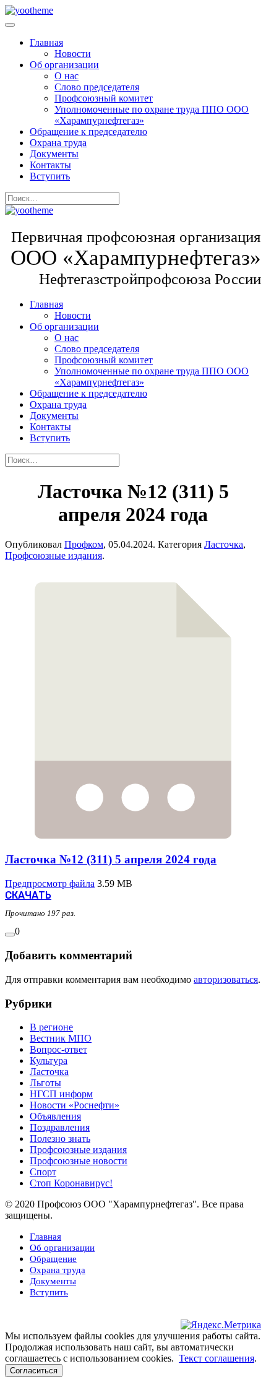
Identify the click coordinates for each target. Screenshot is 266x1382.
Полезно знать (60, 1138)
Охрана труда (58, 142)
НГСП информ (61, 1094)
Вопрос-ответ (58, 1049)
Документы (54, 154)
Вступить (50, 176)
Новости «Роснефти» (74, 1105)
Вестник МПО (61, 1038)
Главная (46, 42)
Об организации (64, 64)
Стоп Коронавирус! (71, 1183)
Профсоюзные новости (78, 1160)
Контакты (50, 165)
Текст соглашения (216, 1358)
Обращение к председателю (88, 131)
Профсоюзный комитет (103, 98)
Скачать (28, 895)
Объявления (55, 1116)
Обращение (53, 1259)
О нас (66, 76)
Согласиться (34, 1370)
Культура (48, 1060)
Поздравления (60, 1127)
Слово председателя (96, 87)
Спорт (43, 1172)
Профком (83, 544)
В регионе (51, 1027)
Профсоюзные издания (53, 555)
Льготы (45, 1083)
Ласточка (223, 544)
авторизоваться (226, 979)
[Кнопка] (10, 934)
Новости (72, 53)
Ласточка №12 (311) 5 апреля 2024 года (111, 859)
